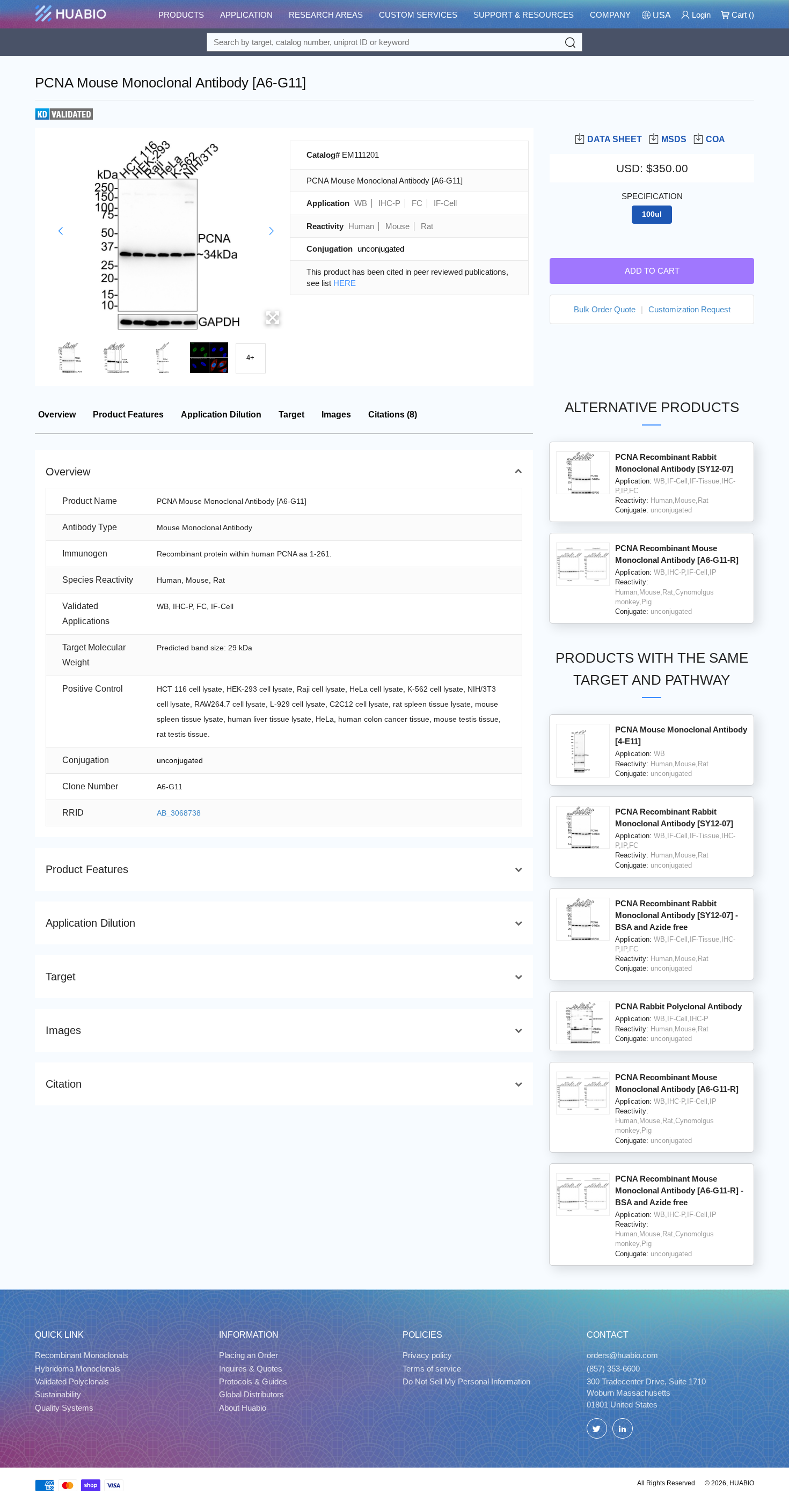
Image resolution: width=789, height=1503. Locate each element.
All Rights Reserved (666, 1483)
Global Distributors (251, 1394)
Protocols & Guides (253, 1381)
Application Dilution (221, 414)
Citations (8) (392, 414)
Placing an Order (248, 1355)
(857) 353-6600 (613, 1368)
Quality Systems (64, 1407)
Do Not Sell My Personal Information (466, 1381)
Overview (57, 414)
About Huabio (242, 1407)
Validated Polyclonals (72, 1381)
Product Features (128, 414)
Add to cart (652, 270)
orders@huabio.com (622, 1355)
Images (336, 414)
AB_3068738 (179, 813)
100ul (652, 214)
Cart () (741, 14)
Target (291, 414)
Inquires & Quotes (250, 1368)
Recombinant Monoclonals (81, 1355)
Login (700, 14)
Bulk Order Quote (604, 309)
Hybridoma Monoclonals (77, 1368)
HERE (344, 283)
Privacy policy (427, 1355)
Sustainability (58, 1394)
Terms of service (432, 1368)
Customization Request (689, 309)
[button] (60, 231)
